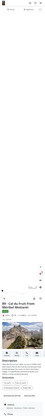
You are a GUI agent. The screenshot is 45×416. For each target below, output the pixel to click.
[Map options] (40, 273)
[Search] (30, 3)
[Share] (34, 298)
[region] (22, 150)
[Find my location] (40, 287)
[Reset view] (40, 267)
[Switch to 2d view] (40, 280)
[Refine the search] (40, 9)
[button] (22, 9)
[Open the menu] (40, 3)
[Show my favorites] (35, 3)
